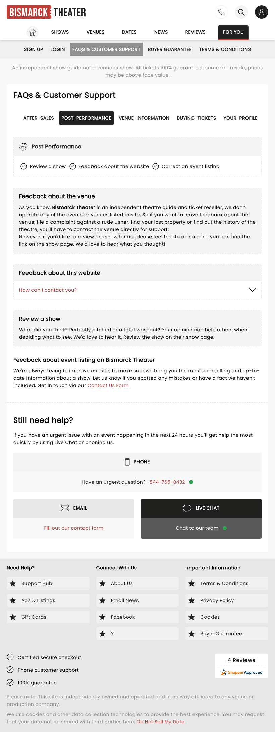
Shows (60, 32)
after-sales (38, 118)
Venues (96, 32)
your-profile (241, 118)
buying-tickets (196, 118)
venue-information (144, 118)
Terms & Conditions (225, 49)
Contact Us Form (108, 385)
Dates (129, 32)
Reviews (195, 32)
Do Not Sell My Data (161, 721)
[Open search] (241, 12)
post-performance (86, 118)
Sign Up (33, 49)
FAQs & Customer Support (106, 49)
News (161, 32)
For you (233, 32)
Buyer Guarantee (170, 49)
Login (58, 49)
